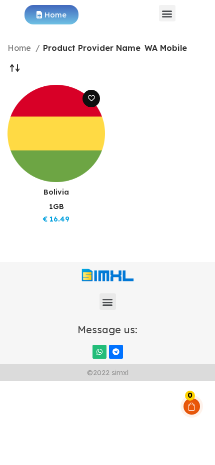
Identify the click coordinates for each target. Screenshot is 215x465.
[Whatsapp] (99, 352)
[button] (167, 13)
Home (20, 48)
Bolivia (56, 192)
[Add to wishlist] (91, 98)
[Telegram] (116, 352)
